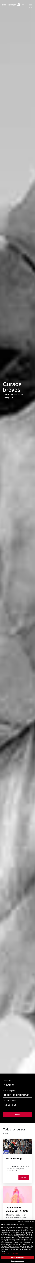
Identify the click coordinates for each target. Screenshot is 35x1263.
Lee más (24, 1177)
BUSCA (17, 1114)
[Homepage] (11, 5)
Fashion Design (14, 1158)
